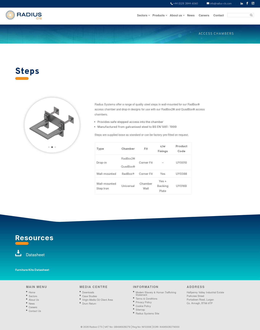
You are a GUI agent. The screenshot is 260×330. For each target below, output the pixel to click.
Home (32, 292)
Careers (204, 15)
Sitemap (140, 309)
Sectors (142, 15)
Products (158, 15)
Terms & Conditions (146, 298)
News (191, 15)
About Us (34, 299)
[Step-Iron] (52, 151)
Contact (218, 15)
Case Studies (89, 296)
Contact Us (35, 311)
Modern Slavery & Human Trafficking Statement (156, 293)
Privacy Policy (144, 302)
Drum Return (89, 303)
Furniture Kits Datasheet (32, 269)
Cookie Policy (143, 306)
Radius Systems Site (147, 313)
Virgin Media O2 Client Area (97, 299)
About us (176, 15)
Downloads (88, 292)
